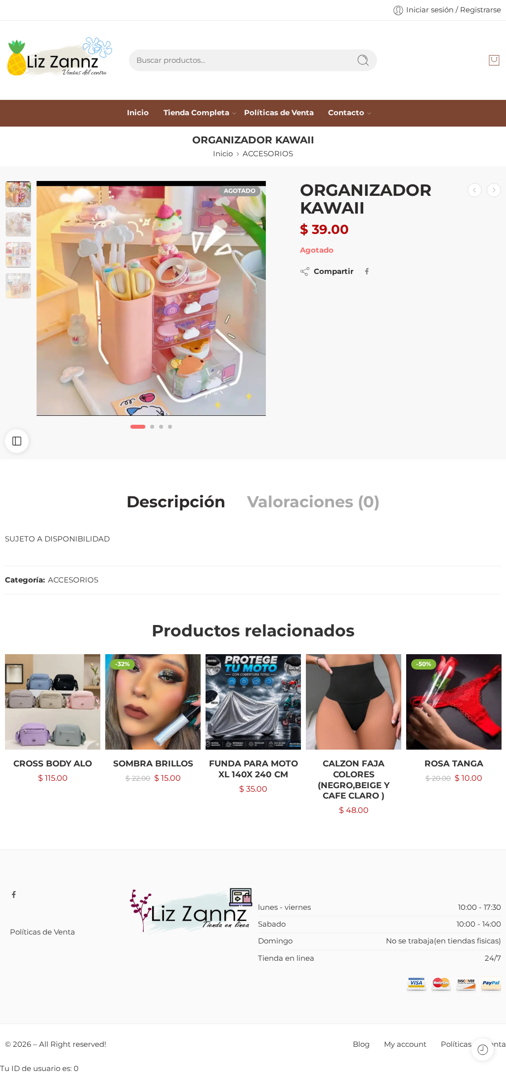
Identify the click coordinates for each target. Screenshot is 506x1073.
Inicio (138, 112)
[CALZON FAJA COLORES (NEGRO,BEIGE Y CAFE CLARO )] (353, 702)
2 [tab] (152, 434)
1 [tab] (137, 434)
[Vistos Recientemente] (482, 1049)
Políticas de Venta (279, 112)
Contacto (346, 112)
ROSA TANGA (453, 763)
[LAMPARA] (474, 190)
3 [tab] (161, 434)
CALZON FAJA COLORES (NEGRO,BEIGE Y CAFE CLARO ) (353, 780)
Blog (361, 1044)
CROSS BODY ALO (52, 763)
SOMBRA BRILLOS (153, 763)
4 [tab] (170, 434)
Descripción (175, 502)
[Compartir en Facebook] (367, 271)
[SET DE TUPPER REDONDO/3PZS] (494, 190)
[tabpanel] (151, 301)
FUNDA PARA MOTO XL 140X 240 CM (253, 769)
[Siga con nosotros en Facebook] (14, 894)
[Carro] (494, 60)
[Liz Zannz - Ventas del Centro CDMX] (61, 60)
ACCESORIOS (268, 153)
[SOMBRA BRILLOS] (153, 702)
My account (405, 1044)
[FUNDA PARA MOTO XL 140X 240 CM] (253, 702)
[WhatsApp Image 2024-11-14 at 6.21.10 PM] (151, 298)
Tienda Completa (196, 112)
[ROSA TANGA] (454, 702)
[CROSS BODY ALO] (52, 702)
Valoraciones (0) (313, 502)
